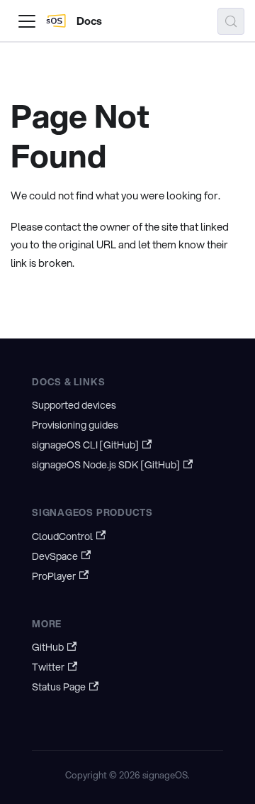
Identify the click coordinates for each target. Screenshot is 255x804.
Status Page (59, 687)
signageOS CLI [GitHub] (85, 445)
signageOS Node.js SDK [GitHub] (106, 465)
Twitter (48, 667)
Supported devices (74, 405)
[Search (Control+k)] (230, 21)
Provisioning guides (75, 425)
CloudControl (62, 536)
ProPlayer (54, 576)
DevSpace (55, 556)
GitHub (48, 647)
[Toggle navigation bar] (27, 21)
